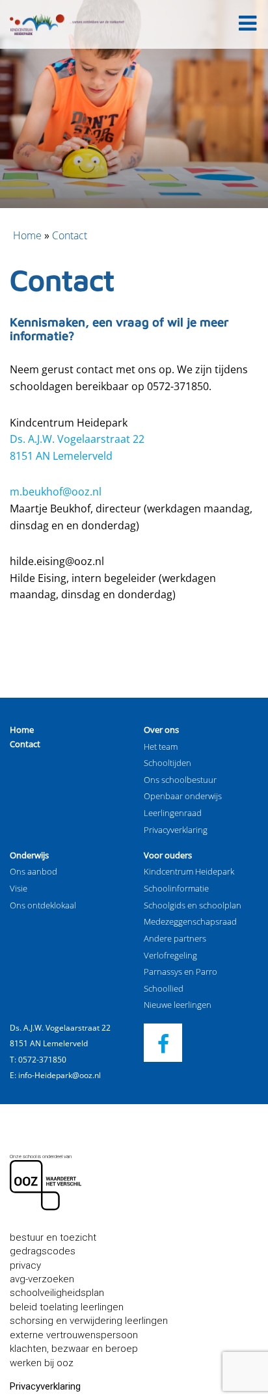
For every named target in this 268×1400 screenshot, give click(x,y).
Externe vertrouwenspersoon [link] (74, 1335)
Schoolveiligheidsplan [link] (57, 1293)
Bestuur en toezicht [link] (53, 1237)
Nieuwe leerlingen (177, 1004)
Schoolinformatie (176, 888)
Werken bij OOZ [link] (42, 1363)
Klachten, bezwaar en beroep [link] (74, 1348)
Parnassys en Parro (180, 971)
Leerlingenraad (173, 813)
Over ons (161, 729)
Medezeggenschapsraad (190, 921)
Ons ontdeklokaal (43, 905)
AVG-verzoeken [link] (42, 1279)
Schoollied (163, 988)
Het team (161, 746)
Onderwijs (29, 855)
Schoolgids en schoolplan (192, 905)
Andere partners (175, 938)
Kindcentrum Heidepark (189, 871)
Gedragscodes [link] (42, 1251)
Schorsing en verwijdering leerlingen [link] (89, 1321)
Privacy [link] (25, 1265)
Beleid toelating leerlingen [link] (67, 1307)
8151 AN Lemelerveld (61, 456)
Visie (18, 888)
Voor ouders (168, 855)
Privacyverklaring (176, 830)
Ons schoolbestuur (180, 780)
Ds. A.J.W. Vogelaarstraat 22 (77, 439)
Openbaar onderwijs (183, 796)
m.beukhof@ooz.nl (55, 491)
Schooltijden (167, 763)
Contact (25, 744)
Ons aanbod (33, 871)
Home (27, 235)
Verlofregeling (170, 955)
